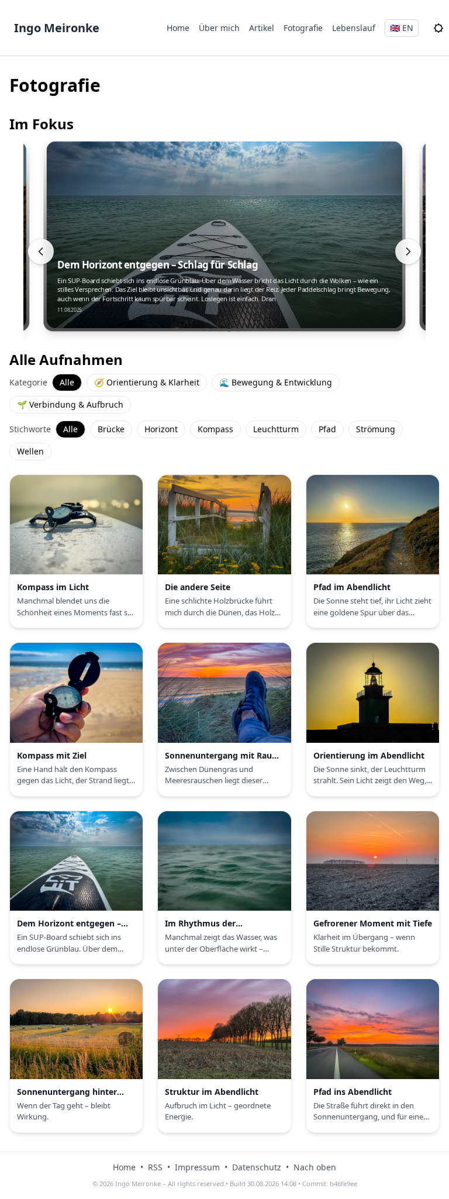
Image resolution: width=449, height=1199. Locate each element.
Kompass (215, 429)
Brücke (111, 429)
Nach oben (314, 1167)
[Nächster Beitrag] (408, 251)
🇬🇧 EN (401, 27)
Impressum (197, 1167)
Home (178, 27)
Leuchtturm (276, 429)
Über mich (219, 27)
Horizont (161, 429)
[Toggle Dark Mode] (438, 28)
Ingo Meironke (56, 28)
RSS (155, 1167)
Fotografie (303, 27)
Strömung (375, 429)
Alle (67, 382)
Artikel (261, 27)
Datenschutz (256, 1167)
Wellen (30, 451)
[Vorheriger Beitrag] (41, 251)
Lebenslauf (353, 27)
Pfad (327, 429)
